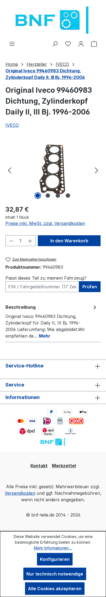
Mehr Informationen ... (53, 548)
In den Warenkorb (69, 240)
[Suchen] (54, 43)
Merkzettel (64, 465)
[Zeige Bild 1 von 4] (38, 195)
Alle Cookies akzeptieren (55, 588)
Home (11, 64)
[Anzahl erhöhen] (30, 240)
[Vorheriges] (9, 170)
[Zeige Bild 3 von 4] (58, 195)
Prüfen (89, 286)
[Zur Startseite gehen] (53, 20)
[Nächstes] (96, 170)
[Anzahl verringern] (11, 240)
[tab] (51, 321)
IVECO (12, 125)
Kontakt (39, 465)
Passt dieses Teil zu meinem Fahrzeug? (45, 278)
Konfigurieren (55, 559)
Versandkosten (20, 493)
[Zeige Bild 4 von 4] (68, 195)
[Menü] (11, 43)
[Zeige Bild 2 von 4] (48, 195)
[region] (53, 169)
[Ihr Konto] (81, 43)
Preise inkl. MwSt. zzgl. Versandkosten (45, 223)
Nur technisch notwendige (54, 574)
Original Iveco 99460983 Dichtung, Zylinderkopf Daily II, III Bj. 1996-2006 (45, 74)
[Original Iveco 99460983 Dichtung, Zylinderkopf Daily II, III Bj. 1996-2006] (52, 169)
